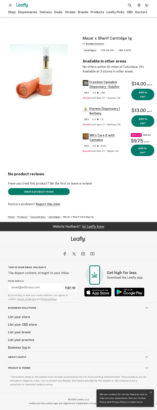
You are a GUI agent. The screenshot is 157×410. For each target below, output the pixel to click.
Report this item (48, 204)
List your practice (21, 340)
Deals (58, 12)
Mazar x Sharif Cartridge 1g (78, 217)
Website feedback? (78, 226)
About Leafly (17, 357)
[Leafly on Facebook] (64, 254)
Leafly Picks (115, 12)
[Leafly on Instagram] (83, 253)
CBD (130, 12)
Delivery (46, 12)
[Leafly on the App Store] (97, 292)
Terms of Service (26, 299)
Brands (83, 12)
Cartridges (54, 217)
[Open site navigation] (10, 5)
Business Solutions (22, 308)
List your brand (19, 332)
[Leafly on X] (73, 253)
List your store (19, 317)
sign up (70, 287)
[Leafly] (22, 5)
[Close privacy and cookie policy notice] (150, 392)
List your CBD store (22, 324)
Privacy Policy (119, 402)
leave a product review (39, 191)
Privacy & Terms (19, 368)
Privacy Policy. (49, 299)
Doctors (141, 12)
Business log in (19, 347)
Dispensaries (27, 12)
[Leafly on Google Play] (129, 292)
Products (97, 12)
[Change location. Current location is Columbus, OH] (139, 5)
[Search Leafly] (130, 5)
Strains (70, 12)
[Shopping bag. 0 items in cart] (146, 5)
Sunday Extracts (95, 43)
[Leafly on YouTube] (92, 253)
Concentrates (38, 217)
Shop (12, 12)
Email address (16, 281)
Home (11, 217)
